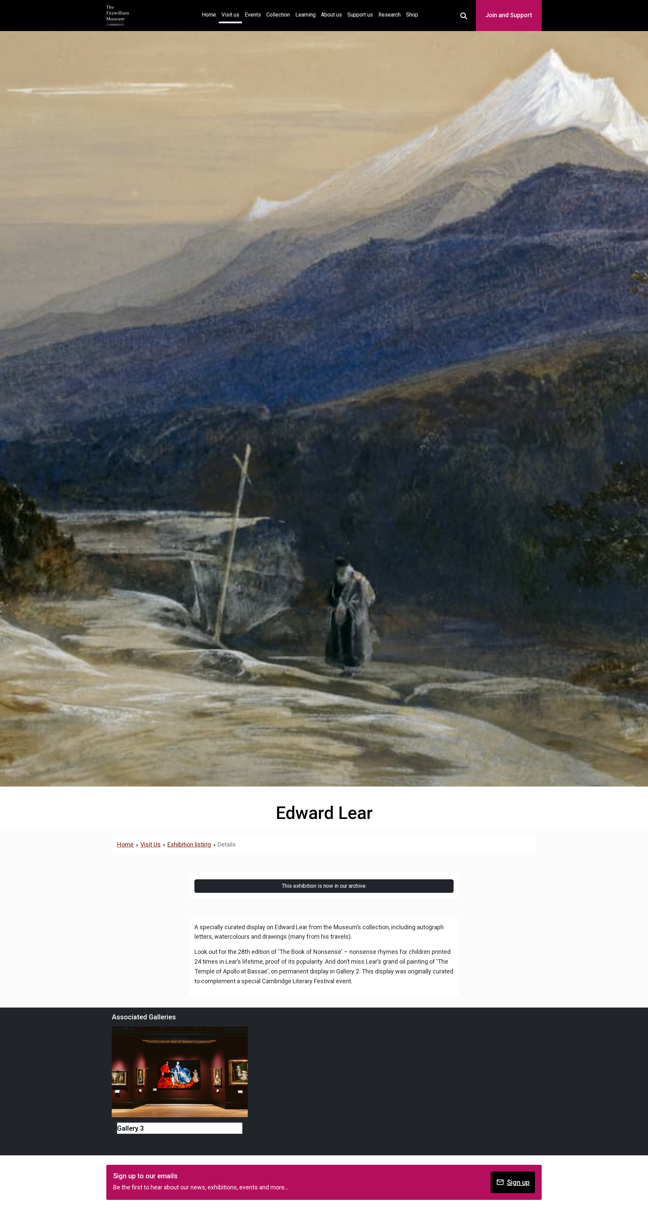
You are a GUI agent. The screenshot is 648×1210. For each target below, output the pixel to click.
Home (210, 14)
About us (331, 14)
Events (253, 14)
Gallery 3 (130, 1128)
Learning (305, 14)
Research (389, 14)
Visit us (230, 14)
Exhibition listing (189, 844)
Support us (360, 14)
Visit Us (150, 844)
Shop (412, 14)
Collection (278, 14)
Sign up (518, 1182)
